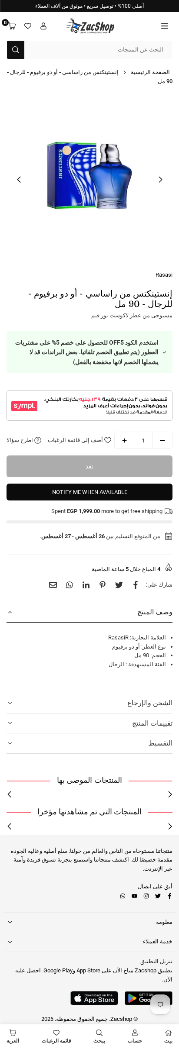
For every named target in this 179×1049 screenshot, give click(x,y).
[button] (164, 26)
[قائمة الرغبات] (28, 26)
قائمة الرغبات (56, 1041)
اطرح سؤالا (20, 440)
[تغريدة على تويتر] (119, 585)
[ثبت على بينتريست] (102, 585)
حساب (135, 1041)
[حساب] (43, 26)
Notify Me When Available (89, 492)
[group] (89, 179)
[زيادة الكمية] (124, 440)
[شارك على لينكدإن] (86, 585)
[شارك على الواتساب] (69, 585)
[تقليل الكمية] (162, 440)
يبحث (99, 1041)
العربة (13, 1041)
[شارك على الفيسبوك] (135, 585)
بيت (168, 1041)
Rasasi (164, 274)
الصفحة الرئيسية (150, 72)
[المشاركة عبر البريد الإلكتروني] (53, 585)
